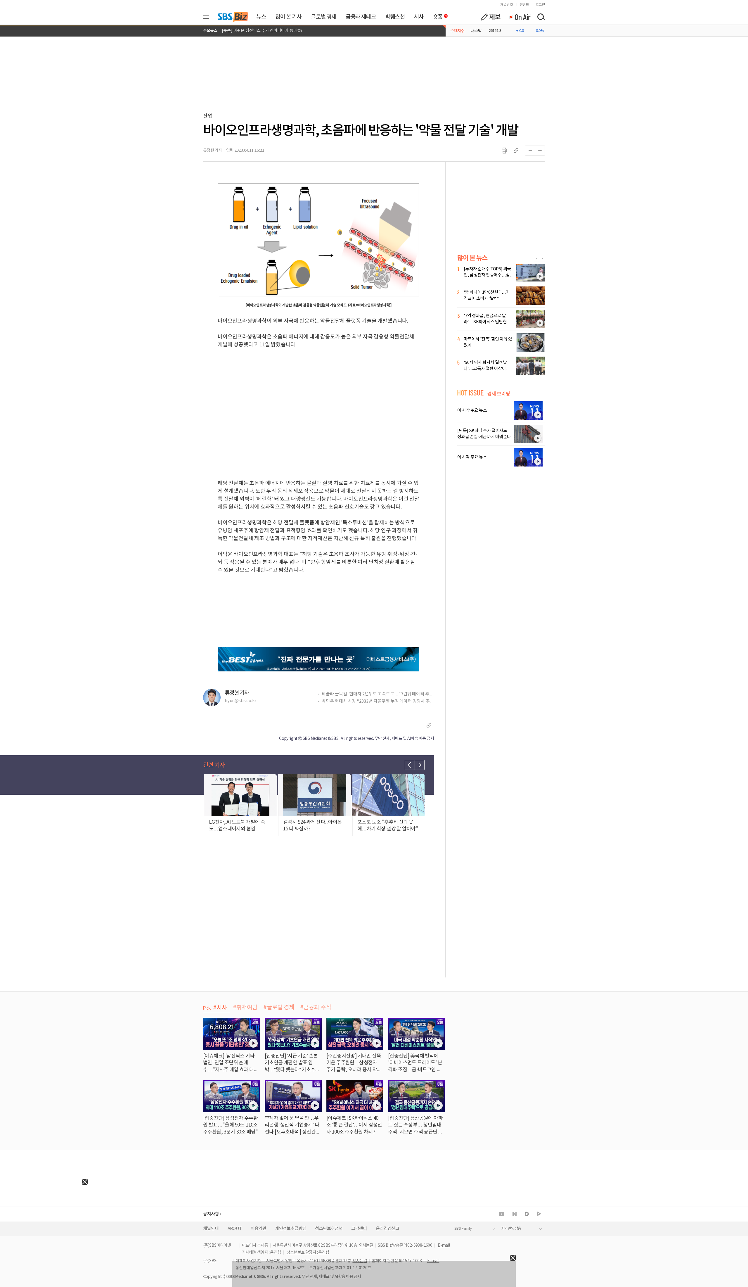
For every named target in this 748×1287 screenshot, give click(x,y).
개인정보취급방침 (290, 1228)
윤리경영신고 (387, 1228)
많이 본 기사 (288, 17)
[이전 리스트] (410, 765)
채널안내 (211, 1228)
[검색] (541, 17)
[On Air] (519, 17)
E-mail (444, 1245)
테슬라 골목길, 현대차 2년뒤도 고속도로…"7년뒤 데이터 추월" (378, 694)
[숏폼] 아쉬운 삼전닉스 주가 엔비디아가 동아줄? (262, 30)
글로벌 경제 (323, 17)
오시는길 (366, 1245)
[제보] (490, 17)
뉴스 (261, 17)
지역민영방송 (511, 1228)
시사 (419, 17)
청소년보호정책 (328, 1228)
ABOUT (235, 1228)
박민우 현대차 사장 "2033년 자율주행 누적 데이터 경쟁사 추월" (378, 701)
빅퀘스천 (394, 17)
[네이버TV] (539, 1214)
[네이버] (514, 1214)
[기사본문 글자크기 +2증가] (540, 151)
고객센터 (359, 1228)
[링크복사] (516, 151)
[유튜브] (501, 1214)
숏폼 (436, 15)
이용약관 (258, 1228)
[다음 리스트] (420, 765)
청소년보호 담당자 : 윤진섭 (308, 1252)
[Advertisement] (44, 1221)
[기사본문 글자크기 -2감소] (530, 151)
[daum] (527, 1214)
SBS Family (463, 1228)
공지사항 (211, 1214)
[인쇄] (504, 151)
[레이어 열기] (208, 17)
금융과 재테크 (361, 17)
